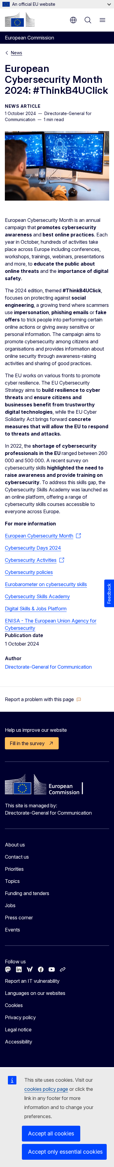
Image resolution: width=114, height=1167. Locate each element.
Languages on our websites (35, 993)
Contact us (17, 857)
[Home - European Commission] (20, 19)
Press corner (19, 917)
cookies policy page (46, 1089)
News (16, 52)
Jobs (10, 905)
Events (12, 930)
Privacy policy (20, 1017)
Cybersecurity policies (29, 572)
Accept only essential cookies (65, 1151)
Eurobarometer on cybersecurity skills (46, 584)
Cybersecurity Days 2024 (33, 548)
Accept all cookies (51, 1133)
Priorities (14, 869)
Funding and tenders (27, 893)
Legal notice (18, 1029)
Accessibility (18, 1042)
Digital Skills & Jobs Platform (36, 609)
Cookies (14, 1005)
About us (15, 845)
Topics (12, 881)
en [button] (73, 20)
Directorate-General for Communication (48, 667)
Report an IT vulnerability (32, 981)
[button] (43, 699)
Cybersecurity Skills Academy (37, 596)
